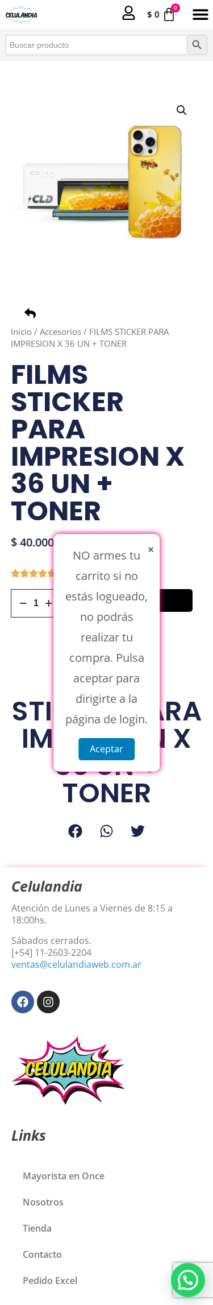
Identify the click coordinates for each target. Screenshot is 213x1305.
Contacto (42, 1254)
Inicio (21, 331)
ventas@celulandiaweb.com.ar (76, 964)
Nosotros (43, 1202)
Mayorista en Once (64, 1176)
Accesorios (60, 331)
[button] (200, 14)
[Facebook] (22, 1002)
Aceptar (106, 748)
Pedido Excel (50, 1280)
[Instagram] (48, 1002)
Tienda (37, 1228)
